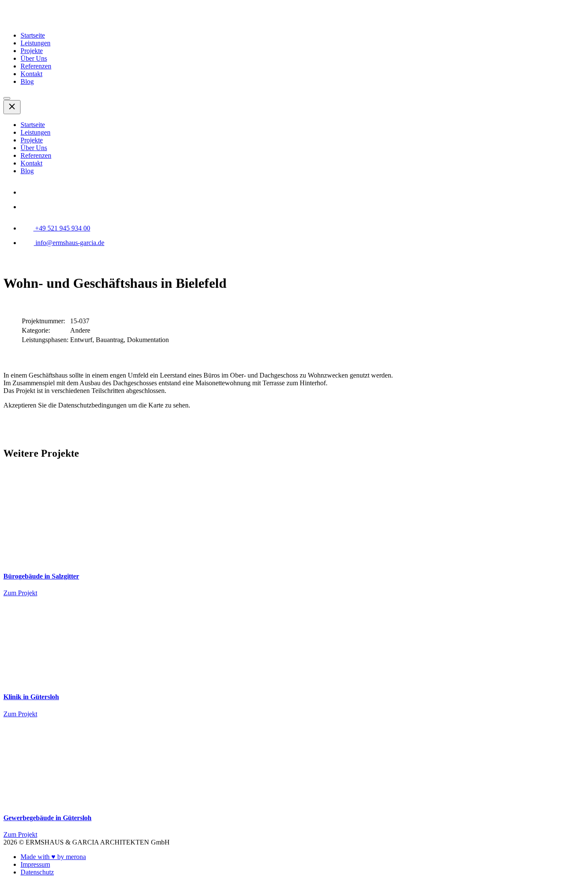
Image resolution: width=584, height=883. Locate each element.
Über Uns (34, 58)
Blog (27, 81)
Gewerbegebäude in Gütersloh (47, 817)
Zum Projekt (20, 593)
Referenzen (36, 66)
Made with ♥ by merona (53, 856)
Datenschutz (37, 872)
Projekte (32, 50)
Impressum (35, 864)
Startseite (33, 35)
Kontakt (31, 73)
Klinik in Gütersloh (31, 696)
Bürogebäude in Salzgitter (41, 576)
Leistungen (35, 43)
